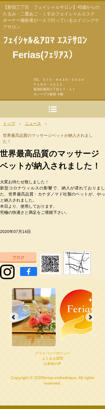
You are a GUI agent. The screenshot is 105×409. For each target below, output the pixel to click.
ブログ (18, 257)
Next (90, 317)
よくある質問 (52, 358)
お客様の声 (52, 364)
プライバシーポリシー (52, 353)
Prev (13, 317)
